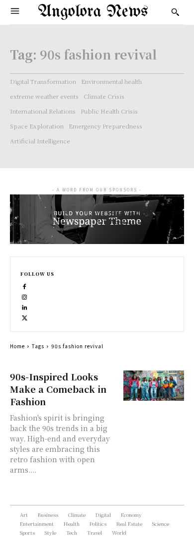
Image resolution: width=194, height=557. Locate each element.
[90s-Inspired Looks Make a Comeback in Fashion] (154, 386)
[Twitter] (24, 316)
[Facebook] (24, 285)
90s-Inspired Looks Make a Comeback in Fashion (58, 389)
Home (17, 346)
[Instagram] (24, 296)
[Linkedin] (24, 306)
